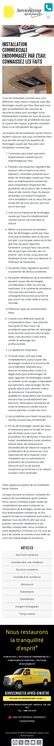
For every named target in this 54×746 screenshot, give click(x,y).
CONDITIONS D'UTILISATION (21, 660)
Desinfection (27, 599)
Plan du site (10, 656)
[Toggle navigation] (48, 17)
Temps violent (27, 614)
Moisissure (27, 584)
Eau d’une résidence (27, 554)
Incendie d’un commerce (27, 577)
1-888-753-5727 (29, 710)
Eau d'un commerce (27, 569)
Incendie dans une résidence (27, 562)
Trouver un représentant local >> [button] (27, 698)
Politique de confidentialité (34, 656)
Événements (27, 591)
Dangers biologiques (27, 606)
